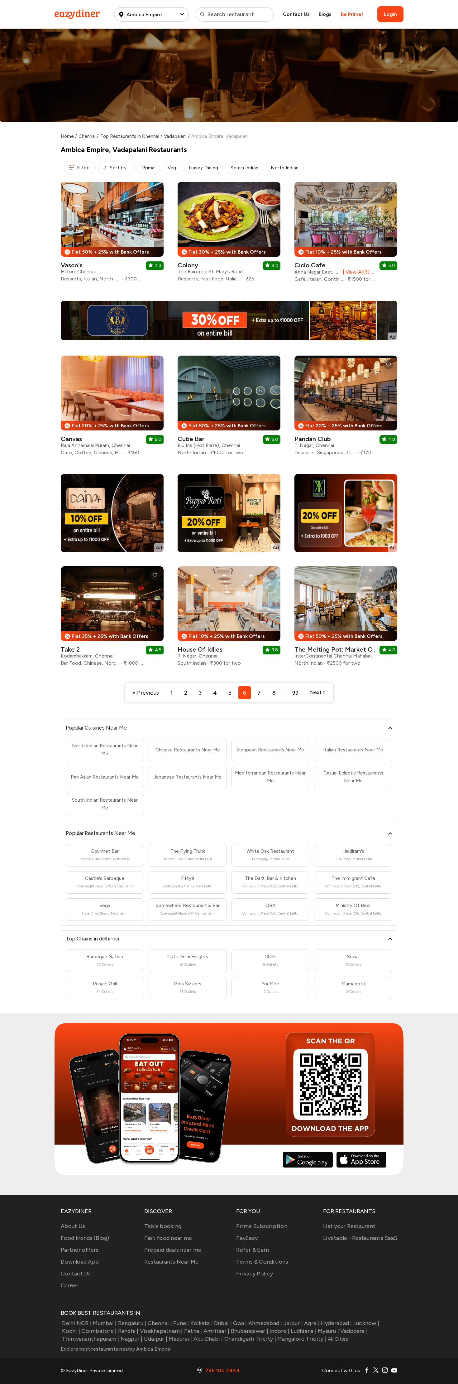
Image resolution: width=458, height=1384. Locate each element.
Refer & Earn (252, 1249)
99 (295, 692)
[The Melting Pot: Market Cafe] (345, 618)
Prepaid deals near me (172, 1249)
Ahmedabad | (265, 1323)
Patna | (193, 1331)
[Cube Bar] (229, 408)
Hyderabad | (336, 1323)
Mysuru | (328, 1331)
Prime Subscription (261, 1226)
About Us (73, 1226)
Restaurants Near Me (171, 1261)
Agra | (311, 1323)
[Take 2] (112, 618)
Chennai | (160, 1323)
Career (70, 1285)
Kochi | (71, 1331)
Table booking (162, 1226)
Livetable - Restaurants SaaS (360, 1238)
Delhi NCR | (77, 1323)
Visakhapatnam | (161, 1331)
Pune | (181, 1323)
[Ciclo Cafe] (345, 234)
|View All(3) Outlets (358, 272)
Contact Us (296, 14)
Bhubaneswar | (249, 1331)
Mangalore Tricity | (302, 1338)
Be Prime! (352, 14)
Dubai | (223, 1323)
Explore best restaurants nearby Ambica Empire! (116, 1349)
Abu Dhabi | (208, 1338)
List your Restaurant (349, 1226)
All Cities (337, 1339)
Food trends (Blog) (85, 1238)
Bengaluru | (132, 1323)
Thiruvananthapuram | (90, 1338)
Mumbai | (105, 1323)
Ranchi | (128, 1331)
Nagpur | (131, 1338)
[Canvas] (112, 408)
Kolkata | (201, 1323)
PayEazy (247, 1238)
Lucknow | (366, 1323)
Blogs (325, 14)
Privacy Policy (254, 1273)
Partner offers (80, 1249)
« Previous (146, 692)
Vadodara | (354, 1331)
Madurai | (180, 1338)
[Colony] (229, 234)
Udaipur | (155, 1338)
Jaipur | (293, 1323)
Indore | (279, 1331)
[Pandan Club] (345, 408)
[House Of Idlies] (229, 618)
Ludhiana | (304, 1331)
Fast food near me (168, 1238)
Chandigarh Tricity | (250, 1338)
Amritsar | (216, 1331)
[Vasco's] (112, 234)
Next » (318, 692)
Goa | (240, 1323)
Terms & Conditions (262, 1261)
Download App (80, 1261)
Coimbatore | (99, 1331)
